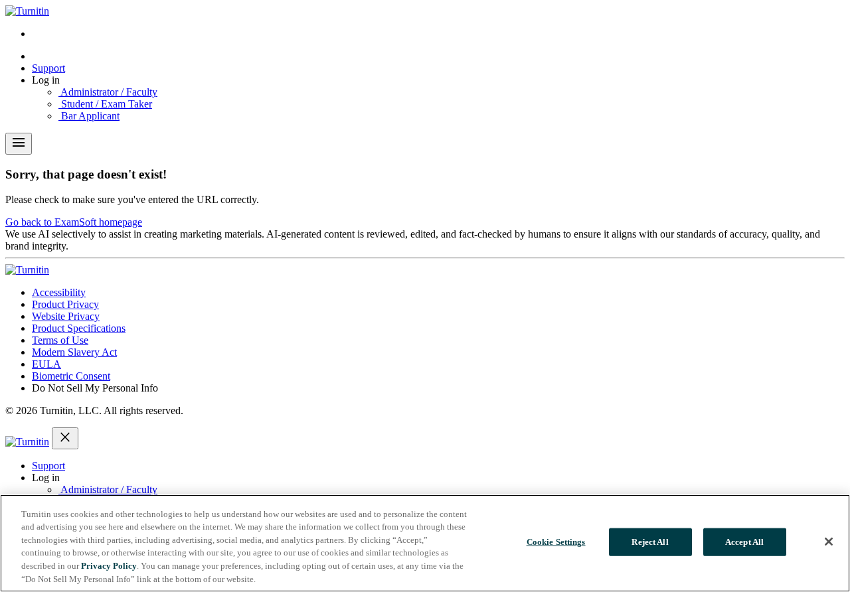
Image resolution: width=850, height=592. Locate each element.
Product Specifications (79, 328)
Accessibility (59, 292)
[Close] (828, 541)
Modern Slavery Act (74, 352)
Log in (46, 80)
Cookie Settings (556, 542)
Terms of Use (60, 340)
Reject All (650, 542)
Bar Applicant (89, 115)
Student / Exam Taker (105, 104)
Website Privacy (66, 316)
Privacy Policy (109, 566)
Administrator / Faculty (107, 92)
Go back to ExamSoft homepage (73, 222)
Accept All (744, 542)
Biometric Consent (71, 376)
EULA (46, 364)
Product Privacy (65, 304)
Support (48, 68)
